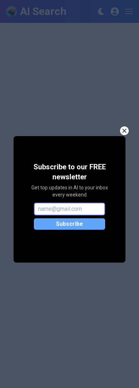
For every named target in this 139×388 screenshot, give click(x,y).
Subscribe (69, 223)
